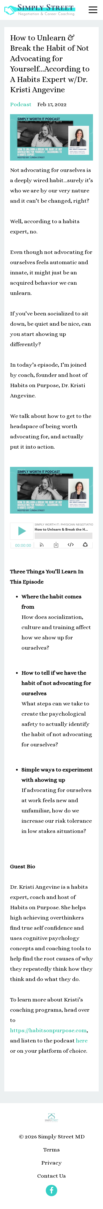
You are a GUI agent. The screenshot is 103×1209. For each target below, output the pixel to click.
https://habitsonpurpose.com (48, 1030)
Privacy (51, 1162)
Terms (51, 1149)
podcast (20, 104)
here (82, 1040)
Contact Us (51, 1176)
